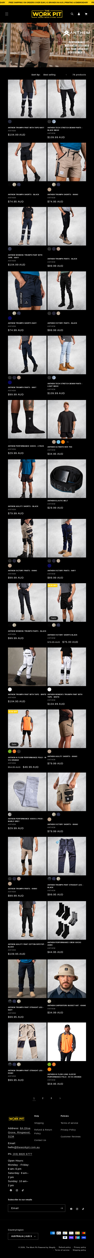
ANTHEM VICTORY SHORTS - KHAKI (62, 824)
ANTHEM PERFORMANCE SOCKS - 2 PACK (26, 446)
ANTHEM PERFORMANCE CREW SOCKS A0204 (64, 944)
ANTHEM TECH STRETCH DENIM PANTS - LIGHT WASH (64, 385)
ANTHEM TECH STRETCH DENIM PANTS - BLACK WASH (64, 129)
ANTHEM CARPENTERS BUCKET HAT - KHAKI (66, 1005)
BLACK (10, 189)
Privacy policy (80, 1247)
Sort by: (35, 74)
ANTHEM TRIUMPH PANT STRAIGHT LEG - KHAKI (26, 1072)
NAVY (10, 318)
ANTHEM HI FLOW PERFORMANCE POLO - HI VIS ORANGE (27, 759)
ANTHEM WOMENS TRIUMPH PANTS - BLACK (27, 631)
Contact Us (40, 1140)
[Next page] (59, 1098)
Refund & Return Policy (43, 1132)
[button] (6, 13)
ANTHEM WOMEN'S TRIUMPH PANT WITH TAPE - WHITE (64, 696)
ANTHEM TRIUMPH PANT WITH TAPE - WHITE (27, 694)
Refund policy (65, 1247)
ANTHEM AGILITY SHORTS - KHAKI (62, 756)
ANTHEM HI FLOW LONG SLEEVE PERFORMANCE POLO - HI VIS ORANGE (64, 1075)
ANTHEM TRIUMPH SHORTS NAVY (22, 323)
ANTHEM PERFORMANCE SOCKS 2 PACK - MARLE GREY (26, 820)
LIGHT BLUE (58, 442)
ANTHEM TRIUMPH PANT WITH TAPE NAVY (26, 128)
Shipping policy (79, 1250)
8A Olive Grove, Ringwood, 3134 (19, 1132)
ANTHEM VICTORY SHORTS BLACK (62, 635)
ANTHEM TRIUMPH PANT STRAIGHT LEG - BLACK (65, 886)
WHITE (10, 689)
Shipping (39, 1123)
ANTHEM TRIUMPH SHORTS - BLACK (23, 194)
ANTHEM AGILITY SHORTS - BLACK (23, 506)
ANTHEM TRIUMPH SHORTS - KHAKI (62, 194)
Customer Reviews (71, 1136)
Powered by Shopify (46, 1247)
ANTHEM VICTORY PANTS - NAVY (61, 571)
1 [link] (34, 1098)
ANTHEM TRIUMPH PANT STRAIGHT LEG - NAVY (26, 1008)
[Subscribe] (61, 1208)
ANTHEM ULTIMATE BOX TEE (59, 447)
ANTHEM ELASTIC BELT (57, 501)
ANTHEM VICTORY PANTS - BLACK (62, 323)
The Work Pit (31, 1247)
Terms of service (69, 1123)
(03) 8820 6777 (22, 1154)
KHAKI (49, 189)
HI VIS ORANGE (63, 442)
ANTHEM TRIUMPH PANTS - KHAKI (22, 889)
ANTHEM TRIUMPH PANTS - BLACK (62, 259)
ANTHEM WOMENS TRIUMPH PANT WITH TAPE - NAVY (25, 256)
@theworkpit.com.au (27, 1147)
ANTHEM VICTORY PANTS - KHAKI (22, 571)
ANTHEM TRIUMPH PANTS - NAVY (22, 387)
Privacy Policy (68, 1130)
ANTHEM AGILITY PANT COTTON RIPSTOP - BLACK (26, 945)
